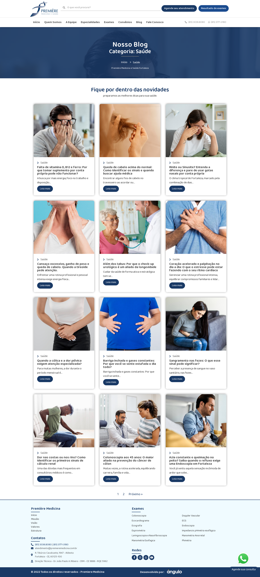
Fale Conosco (155, 22)
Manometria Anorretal (193, 536)
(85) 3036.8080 (197, 22)
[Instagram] (140, 557)
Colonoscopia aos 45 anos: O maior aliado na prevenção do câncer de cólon (128, 461)
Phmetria (186, 541)
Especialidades (90, 22)
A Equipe (71, 22)
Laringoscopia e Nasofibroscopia (149, 536)
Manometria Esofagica (143, 541)
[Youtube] (151, 557)
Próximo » (136, 494)
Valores (35, 527)
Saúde (44, 162)
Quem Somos (53, 22)
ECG (184, 521)
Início (36, 22)
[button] (179, 8)
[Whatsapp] (145, 557)
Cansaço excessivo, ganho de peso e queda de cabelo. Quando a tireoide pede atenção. (63, 267)
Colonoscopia (139, 516)
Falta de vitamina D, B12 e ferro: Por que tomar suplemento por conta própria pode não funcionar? (62, 170)
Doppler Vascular (191, 516)
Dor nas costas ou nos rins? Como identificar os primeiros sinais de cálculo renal (61, 461)
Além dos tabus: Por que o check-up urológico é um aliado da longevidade (129, 265)
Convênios (125, 22)
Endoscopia (188, 526)
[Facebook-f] (134, 557)
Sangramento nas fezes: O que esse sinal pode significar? (194, 362)
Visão (34, 523)
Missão (35, 519)
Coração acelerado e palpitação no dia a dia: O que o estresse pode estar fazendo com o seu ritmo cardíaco (196, 267)
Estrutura (36, 531)
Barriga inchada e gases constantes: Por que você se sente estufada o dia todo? (129, 364)
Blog (139, 22)
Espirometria (138, 531)
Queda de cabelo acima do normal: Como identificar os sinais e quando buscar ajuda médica (128, 170)
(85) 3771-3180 (218, 22)
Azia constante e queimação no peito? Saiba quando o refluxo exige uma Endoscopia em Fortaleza (194, 461)
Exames (109, 22)
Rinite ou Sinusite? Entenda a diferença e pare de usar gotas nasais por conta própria (191, 170)
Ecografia (137, 526)
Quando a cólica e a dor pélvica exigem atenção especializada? (59, 362)
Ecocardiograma (140, 521)
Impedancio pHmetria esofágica (198, 531)
